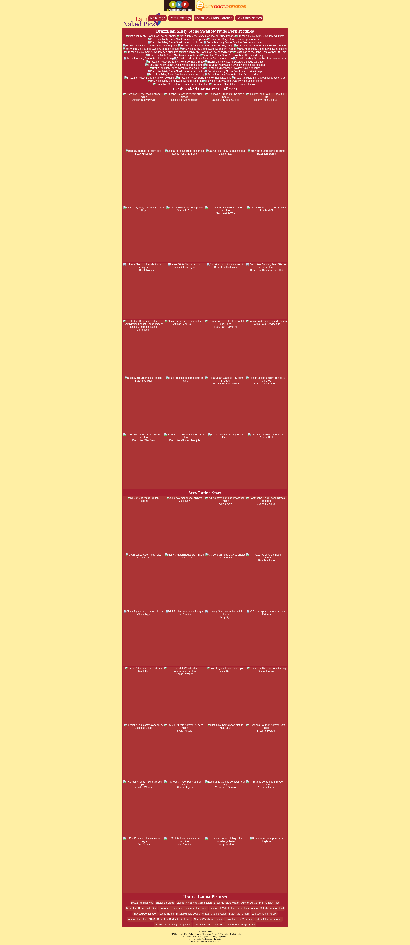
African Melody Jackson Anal (267, 908)
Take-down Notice (198, 941)
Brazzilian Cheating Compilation (173, 924)
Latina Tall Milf (218, 908)
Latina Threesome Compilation (194, 902)
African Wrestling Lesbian (208, 919)
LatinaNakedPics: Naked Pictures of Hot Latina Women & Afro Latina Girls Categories (208, 934)
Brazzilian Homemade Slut (141, 908)
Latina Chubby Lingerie (268, 919)
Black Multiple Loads (188, 913)
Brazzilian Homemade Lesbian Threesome (183, 908)
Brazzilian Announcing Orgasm (237, 924)
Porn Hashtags (180, 18)
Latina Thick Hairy (238, 908)
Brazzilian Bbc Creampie (239, 919)
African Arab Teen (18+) (141, 919)
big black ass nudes (205, 932)
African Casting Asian (214, 913)
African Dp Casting (252, 902)
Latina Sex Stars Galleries (213, 18)
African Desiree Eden (206, 924)
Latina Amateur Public (264, 913)
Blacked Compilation (145, 913)
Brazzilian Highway (142, 902)
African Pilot (272, 902)
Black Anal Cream (239, 913)
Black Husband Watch (226, 902)
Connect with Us (212, 941)
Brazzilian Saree (165, 902)
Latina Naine (166, 913)
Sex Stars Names (249, 18)
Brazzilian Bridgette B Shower (174, 919)
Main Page (157, 18)
